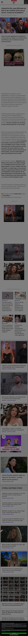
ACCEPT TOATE (14, 633)
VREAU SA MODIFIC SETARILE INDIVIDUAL (14, 634)
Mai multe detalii (20, 624)
